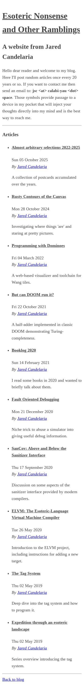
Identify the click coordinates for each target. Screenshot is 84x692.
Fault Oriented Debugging (35, 399)
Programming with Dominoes (38, 245)
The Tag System (26, 573)
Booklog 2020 (24, 350)
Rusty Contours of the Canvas (39, 196)
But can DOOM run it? (33, 294)
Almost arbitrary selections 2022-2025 (46, 147)
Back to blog (13, 679)
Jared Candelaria (32, 166)
